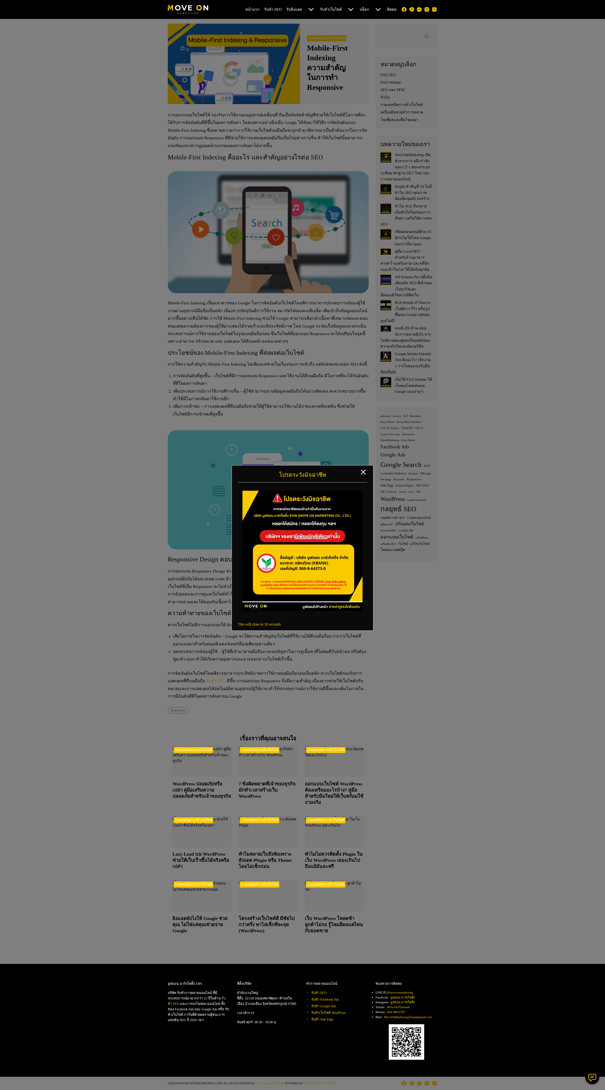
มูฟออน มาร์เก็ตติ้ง (402, 997)
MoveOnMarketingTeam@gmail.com (408, 1017)
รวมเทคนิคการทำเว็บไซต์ (193, 750)
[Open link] (302, 610)
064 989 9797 (396, 1012)
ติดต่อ (392, 9)
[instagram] (427, 9)
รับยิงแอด (294, 9)
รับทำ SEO (273, 9)
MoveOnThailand (398, 1007)
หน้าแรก (252, 9)
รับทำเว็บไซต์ (331, 9)
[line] (412, 9)
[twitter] (434, 9)
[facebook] (404, 9)
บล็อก (364, 9)
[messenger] (419, 9)
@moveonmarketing (400, 992)
